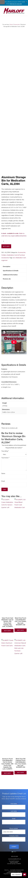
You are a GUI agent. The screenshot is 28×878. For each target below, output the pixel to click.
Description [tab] (6, 266)
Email (3, 481)
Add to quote (6, 246)
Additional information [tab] (10, 275)
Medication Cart (21, 258)
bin (14, 258)
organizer (4, 260)
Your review (5, 457)
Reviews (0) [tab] (7, 279)
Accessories (17, 24)
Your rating (5, 451)
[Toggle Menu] (2, 2)
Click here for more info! (16, 4)
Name (3, 473)
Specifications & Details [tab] (10, 270)
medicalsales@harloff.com (14, 859)
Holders (3, 255)
